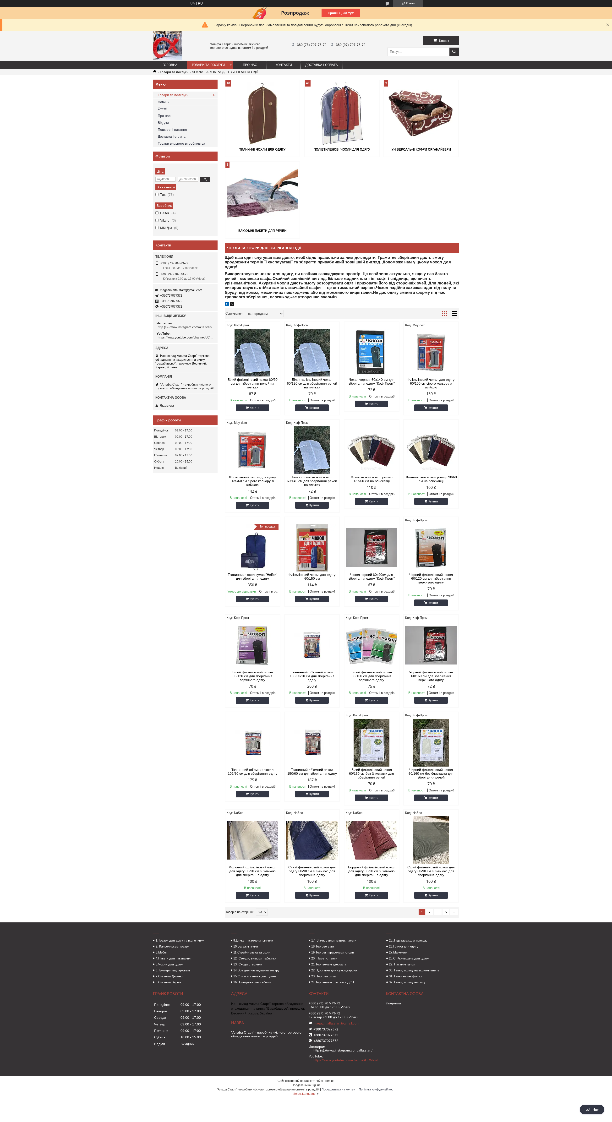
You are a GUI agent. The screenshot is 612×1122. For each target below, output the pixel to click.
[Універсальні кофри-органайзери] (421, 113)
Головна (170, 65)
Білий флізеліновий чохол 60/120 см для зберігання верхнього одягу (252, 676)
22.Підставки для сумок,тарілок (334, 970)
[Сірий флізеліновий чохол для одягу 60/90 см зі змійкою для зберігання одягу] (431, 840)
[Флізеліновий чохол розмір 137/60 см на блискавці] (372, 450)
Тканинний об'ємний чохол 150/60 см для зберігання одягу (312, 771)
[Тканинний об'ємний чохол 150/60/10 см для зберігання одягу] (312, 645)
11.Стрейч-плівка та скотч (252, 952)
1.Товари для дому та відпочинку (180, 940)
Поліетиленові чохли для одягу (342, 149)
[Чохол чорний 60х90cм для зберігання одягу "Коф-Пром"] (372, 548)
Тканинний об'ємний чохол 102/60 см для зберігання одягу (252, 771)
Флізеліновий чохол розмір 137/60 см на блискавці (372, 479)
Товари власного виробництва (181, 143)
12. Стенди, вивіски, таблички (254, 958)
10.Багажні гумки (245, 946)
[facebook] (227, 304)
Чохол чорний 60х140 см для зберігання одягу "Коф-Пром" (372, 381)
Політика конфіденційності (377, 1089)
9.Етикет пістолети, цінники (253, 940)
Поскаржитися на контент (339, 1089)
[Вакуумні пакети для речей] (262, 194)
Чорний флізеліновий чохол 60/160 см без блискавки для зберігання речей (431, 773)
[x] (232, 304)
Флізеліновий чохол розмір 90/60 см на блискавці (431, 479)
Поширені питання (172, 129)
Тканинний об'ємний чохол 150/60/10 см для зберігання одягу (312, 676)
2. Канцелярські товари (172, 946)
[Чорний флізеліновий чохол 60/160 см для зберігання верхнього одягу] (431, 645)
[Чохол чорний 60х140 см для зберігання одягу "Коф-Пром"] (372, 352)
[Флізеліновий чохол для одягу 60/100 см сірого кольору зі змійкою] (431, 352)
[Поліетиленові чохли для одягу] (342, 113)
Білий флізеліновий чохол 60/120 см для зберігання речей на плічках (312, 383)
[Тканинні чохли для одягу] (262, 113)
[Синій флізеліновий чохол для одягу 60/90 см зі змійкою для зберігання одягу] (312, 840)
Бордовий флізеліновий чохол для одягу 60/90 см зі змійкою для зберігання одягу (371, 871)
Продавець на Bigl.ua (306, 1085)
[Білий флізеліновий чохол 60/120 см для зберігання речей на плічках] (312, 352)
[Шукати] (454, 52)
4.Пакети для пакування (173, 958)
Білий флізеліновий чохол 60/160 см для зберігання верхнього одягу (371, 676)
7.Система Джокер (169, 976)
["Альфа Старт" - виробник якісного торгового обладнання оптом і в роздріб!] (167, 58)
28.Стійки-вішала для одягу (409, 958)
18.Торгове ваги (322, 946)
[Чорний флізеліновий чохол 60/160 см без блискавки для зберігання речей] (431, 743)
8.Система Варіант (169, 982)
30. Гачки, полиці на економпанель (414, 970)
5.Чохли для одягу (169, 964)
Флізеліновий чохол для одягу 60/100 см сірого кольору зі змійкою (431, 383)
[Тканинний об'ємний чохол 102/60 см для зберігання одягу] (253, 743)
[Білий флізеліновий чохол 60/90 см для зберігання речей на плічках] (253, 352)
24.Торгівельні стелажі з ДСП (332, 982)
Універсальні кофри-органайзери (421, 149)
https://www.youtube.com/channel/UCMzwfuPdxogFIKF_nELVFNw (186, 337)
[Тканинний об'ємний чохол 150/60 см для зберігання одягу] (312, 743)
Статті (162, 109)
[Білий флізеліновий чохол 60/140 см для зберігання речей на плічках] (312, 450)
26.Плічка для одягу (403, 946)
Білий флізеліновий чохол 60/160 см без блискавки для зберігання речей (371, 773)
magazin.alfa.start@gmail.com (181, 290)
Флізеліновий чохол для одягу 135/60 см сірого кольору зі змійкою (252, 481)
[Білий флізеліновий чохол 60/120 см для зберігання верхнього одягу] (253, 645)
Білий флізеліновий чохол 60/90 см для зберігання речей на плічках (253, 383)
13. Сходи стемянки (247, 964)
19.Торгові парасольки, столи (332, 952)
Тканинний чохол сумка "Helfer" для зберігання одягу (252, 576)
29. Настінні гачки (402, 964)
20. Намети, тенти (324, 958)
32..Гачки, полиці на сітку (407, 982)
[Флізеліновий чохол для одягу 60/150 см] (312, 548)
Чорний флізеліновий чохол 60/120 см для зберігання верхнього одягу (431, 578)
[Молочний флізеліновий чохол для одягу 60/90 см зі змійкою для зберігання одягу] (253, 840)
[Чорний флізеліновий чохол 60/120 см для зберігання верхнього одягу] (431, 548)
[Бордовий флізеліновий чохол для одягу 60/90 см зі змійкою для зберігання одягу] (372, 840)
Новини (163, 102)
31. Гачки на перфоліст (405, 976)
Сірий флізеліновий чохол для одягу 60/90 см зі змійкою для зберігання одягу (431, 871)
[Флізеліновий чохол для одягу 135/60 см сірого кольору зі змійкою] (253, 450)
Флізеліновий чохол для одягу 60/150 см (312, 576)
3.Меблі (161, 952)
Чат (596, 1109)
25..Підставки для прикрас (408, 940)
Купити (254, 407)
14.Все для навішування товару (256, 970)
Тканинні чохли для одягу (262, 149)
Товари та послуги (208, 65)
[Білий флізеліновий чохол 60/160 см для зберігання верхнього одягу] (372, 645)
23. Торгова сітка (323, 976)
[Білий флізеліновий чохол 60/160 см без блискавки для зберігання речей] (372, 743)
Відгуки (163, 123)
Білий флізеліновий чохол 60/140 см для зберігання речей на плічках (312, 481)
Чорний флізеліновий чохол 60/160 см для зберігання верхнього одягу (431, 676)
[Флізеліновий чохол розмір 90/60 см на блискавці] (431, 450)
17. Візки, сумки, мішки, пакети (333, 940)
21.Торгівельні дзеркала (328, 964)
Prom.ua (328, 1081)
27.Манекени (398, 952)
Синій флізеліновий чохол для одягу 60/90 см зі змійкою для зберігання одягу (312, 871)
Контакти (283, 65)
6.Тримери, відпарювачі (173, 970)
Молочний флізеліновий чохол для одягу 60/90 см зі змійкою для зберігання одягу (252, 871)
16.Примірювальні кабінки (252, 982)
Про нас (250, 65)
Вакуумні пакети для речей (262, 231)
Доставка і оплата (321, 65)
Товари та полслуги (173, 95)
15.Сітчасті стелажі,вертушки (254, 976)
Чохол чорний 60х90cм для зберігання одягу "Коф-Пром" (372, 576)
